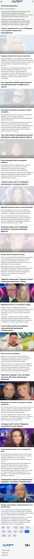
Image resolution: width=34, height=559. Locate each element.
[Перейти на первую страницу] (3, 527)
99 (27, 532)
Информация (28, 52)
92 (16, 527)
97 (16, 531)
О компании (5, 550)
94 (28, 527)
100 (4, 535)
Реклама (5, 555)
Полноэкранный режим (30, 52)
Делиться (32, 52)
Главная (8, 545)
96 (10, 531)
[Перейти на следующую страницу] (9, 535)
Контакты (5, 553)
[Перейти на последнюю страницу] (14, 535)
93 (22, 527)
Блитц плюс (17, 1)
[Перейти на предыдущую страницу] (8, 527)
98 (21, 531)
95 (4, 531)
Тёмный (1, 1)
